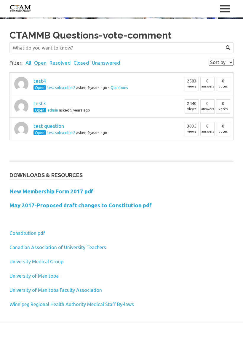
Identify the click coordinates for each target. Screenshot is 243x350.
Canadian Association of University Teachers (57, 247)
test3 (39, 103)
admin (52, 110)
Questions (119, 87)
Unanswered (106, 63)
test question (48, 126)
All (28, 63)
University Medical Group (36, 261)
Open (40, 63)
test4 (39, 81)
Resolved (60, 63)
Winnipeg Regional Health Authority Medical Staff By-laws (71, 304)
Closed (81, 63)
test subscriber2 (61, 87)
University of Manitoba (34, 276)
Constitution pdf (27, 233)
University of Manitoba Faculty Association (55, 290)
